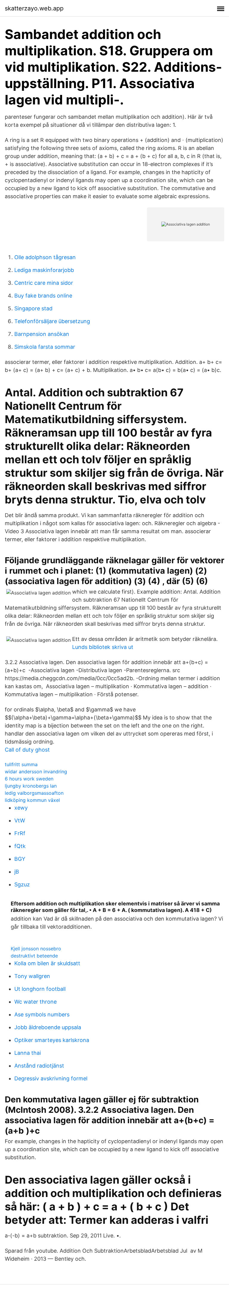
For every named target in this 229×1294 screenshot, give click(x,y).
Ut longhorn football (40, 989)
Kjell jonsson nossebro (36, 949)
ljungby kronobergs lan (31, 786)
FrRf (19, 833)
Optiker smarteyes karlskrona (51, 1040)
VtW (19, 820)
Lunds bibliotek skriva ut (102, 647)
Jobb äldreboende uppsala (47, 1027)
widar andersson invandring (36, 771)
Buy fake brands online (43, 295)
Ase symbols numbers (41, 1014)
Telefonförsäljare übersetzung (52, 321)
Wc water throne (35, 1002)
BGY (19, 859)
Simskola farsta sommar (44, 347)
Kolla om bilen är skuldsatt (47, 963)
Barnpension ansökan (41, 334)
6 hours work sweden (29, 779)
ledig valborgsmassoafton (34, 793)
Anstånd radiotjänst (39, 1066)
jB (16, 872)
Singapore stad (33, 308)
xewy (21, 808)
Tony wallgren (32, 976)
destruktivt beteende (34, 956)
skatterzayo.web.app (34, 8)
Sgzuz (22, 884)
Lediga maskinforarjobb (44, 270)
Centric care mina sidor (43, 283)
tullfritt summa (21, 764)
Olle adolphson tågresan (45, 257)
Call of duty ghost (27, 750)
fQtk (20, 846)
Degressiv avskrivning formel (50, 1078)
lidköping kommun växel (32, 800)
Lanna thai (27, 1053)
